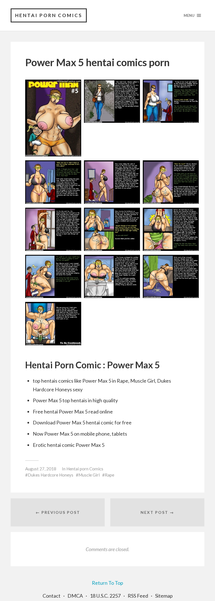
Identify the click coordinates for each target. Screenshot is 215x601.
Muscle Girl (89, 474)
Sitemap (164, 596)
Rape (109, 474)
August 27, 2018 (40, 468)
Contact (51, 596)
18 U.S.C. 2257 (105, 596)
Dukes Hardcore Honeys (50, 474)
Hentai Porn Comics (48, 15)
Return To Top (107, 583)
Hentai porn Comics (84, 468)
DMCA (75, 596)
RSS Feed (138, 596)
